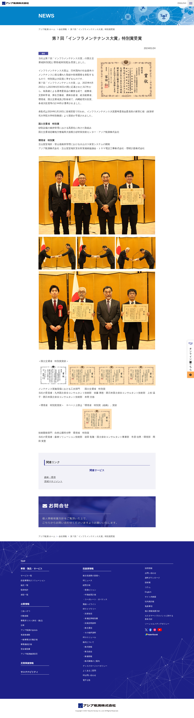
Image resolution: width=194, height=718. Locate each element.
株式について (88, 642)
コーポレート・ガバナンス (96, 599)
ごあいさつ (25, 611)
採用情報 (148, 568)
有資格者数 (25, 635)
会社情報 (63, 29)
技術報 (148, 582)
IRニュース (87, 580)
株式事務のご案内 (92, 661)
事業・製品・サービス (31, 568)
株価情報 (88, 656)
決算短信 (88, 614)
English (148, 592)
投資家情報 (88, 568)
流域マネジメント (53, 481)
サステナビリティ (29, 672)
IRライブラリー (89, 609)
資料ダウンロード (152, 578)
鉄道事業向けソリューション (33, 580)
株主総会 (88, 651)
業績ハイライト (89, 604)
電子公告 (86, 680)
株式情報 (88, 647)
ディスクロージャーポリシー (95, 666)
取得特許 (24, 590)
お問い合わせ (150, 573)
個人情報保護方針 (152, 611)
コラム (148, 587)
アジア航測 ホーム (46, 536)
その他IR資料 (90, 633)
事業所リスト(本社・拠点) (32, 620)
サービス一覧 (26, 576)
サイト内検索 (150, 597)
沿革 (23, 625)
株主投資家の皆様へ (91, 576)
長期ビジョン (90, 590)
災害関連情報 (27, 663)
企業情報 (25, 604)
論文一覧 (24, 585)
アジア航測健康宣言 (29, 654)
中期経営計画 (90, 595)
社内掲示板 (149, 601)
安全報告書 (25, 649)
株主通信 (88, 628)
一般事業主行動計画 (29, 640)
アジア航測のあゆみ (29, 630)
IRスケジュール (89, 637)
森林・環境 (50, 477)
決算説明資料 (90, 623)
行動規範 (24, 616)
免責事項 (148, 606)
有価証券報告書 (91, 618)
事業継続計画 (26, 644)
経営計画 (86, 585)
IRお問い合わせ (89, 675)
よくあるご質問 (89, 671)
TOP (23, 561)
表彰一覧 (24, 595)
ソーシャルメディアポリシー (157, 624)
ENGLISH (182, 3)
